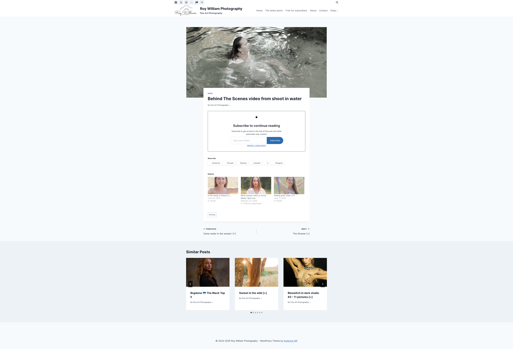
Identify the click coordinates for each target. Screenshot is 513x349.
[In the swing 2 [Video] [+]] (223, 185)
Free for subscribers (296, 10)
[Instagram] (186, 2)
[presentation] (208, 272)
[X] (181, 2)
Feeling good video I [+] (284, 195)
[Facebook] (176, 2)
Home (259, 10)
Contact (323, 10)
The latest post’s (274, 10)
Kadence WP (291, 341)
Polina (212, 215)
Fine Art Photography (219, 105)
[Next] (322, 284)
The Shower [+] (301, 231)
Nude (210, 93)
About (313, 10)
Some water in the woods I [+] (219, 231)
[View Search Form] (337, 2)
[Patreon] (196, 2)
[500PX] (191, 2)
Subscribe (275, 140)
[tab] (251, 312)
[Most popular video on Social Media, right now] (256, 185)
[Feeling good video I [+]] (289, 185)
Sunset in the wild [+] (253, 293)
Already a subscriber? (256, 145)
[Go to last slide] (190, 284)
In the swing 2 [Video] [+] (219, 195)
